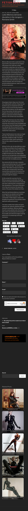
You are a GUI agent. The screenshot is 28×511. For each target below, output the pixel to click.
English (18, 1)
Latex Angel (15, 12)
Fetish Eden (11, 2)
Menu (14, 10)
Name (4, 282)
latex (14, 248)
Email (4, 289)
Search (4, 372)
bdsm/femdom (8, 248)
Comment (5, 262)
